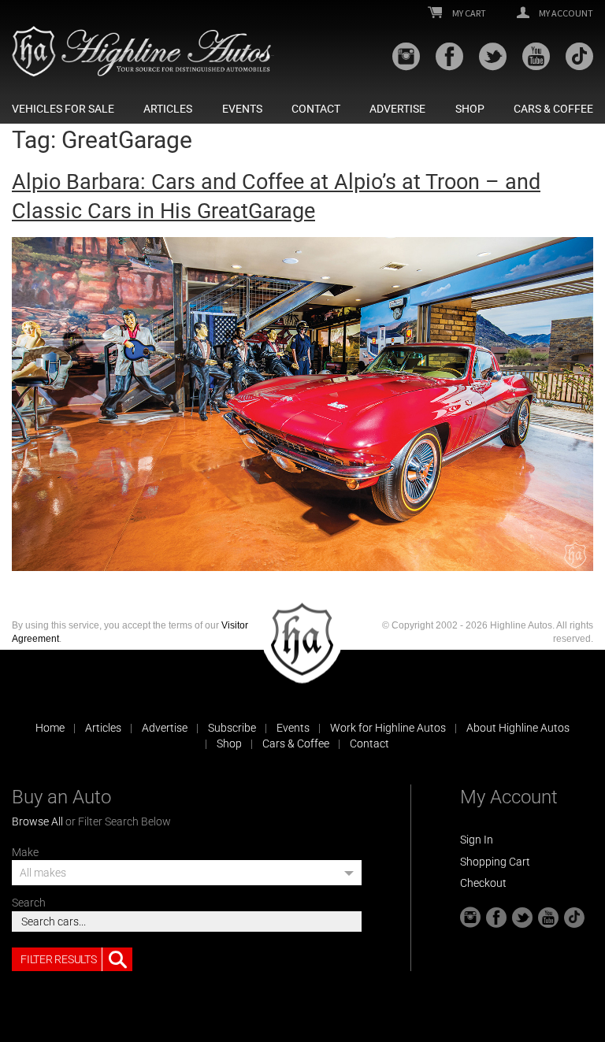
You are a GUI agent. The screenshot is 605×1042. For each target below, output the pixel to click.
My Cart (468, 13)
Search (29, 902)
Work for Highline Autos (388, 727)
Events (242, 108)
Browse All (37, 821)
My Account (565, 13)
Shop (469, 108)
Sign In (476, 839)
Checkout (483, 883)
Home (50, 727)
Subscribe (232, 727)
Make (25, 852)
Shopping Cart (495, 861)
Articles (167, 108)
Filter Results (58, 959)
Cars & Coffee (553, 108)
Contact (315, 108)
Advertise (397, 108)
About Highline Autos (518, 727)
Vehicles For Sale (63, 108)
